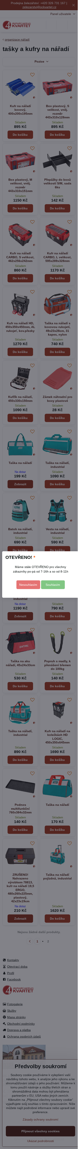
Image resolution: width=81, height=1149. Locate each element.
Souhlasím (53, 584)
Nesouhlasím (28, 584)
